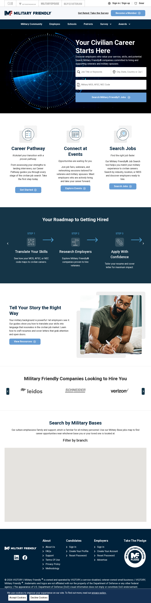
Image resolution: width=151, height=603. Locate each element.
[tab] (72, 401)
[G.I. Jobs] (10, 3)
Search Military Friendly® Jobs (109, 97)
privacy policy (99, 592)
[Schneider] (75, 390)
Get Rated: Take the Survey (93, 13)
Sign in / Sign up (121, 3)
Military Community (31, 24)
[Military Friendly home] (28, 13)
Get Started (26, 189)
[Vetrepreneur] (27, 3)
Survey (104, 24)
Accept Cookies (17, 597)
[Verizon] (120, 390)
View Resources (23, 341)
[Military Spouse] (50, 3)
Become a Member (126, 13)
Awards (123, 24)
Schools (72, 24)
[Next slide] (143, 243)
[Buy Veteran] (73, 3)
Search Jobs (121, 186)
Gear (141, 3)
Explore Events (73, 188)
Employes (54, 24)
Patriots (88, 24)
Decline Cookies (39, 597)
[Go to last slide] (7, 243)
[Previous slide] (7, 391)
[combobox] (93, 72)
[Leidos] (31, 390)
